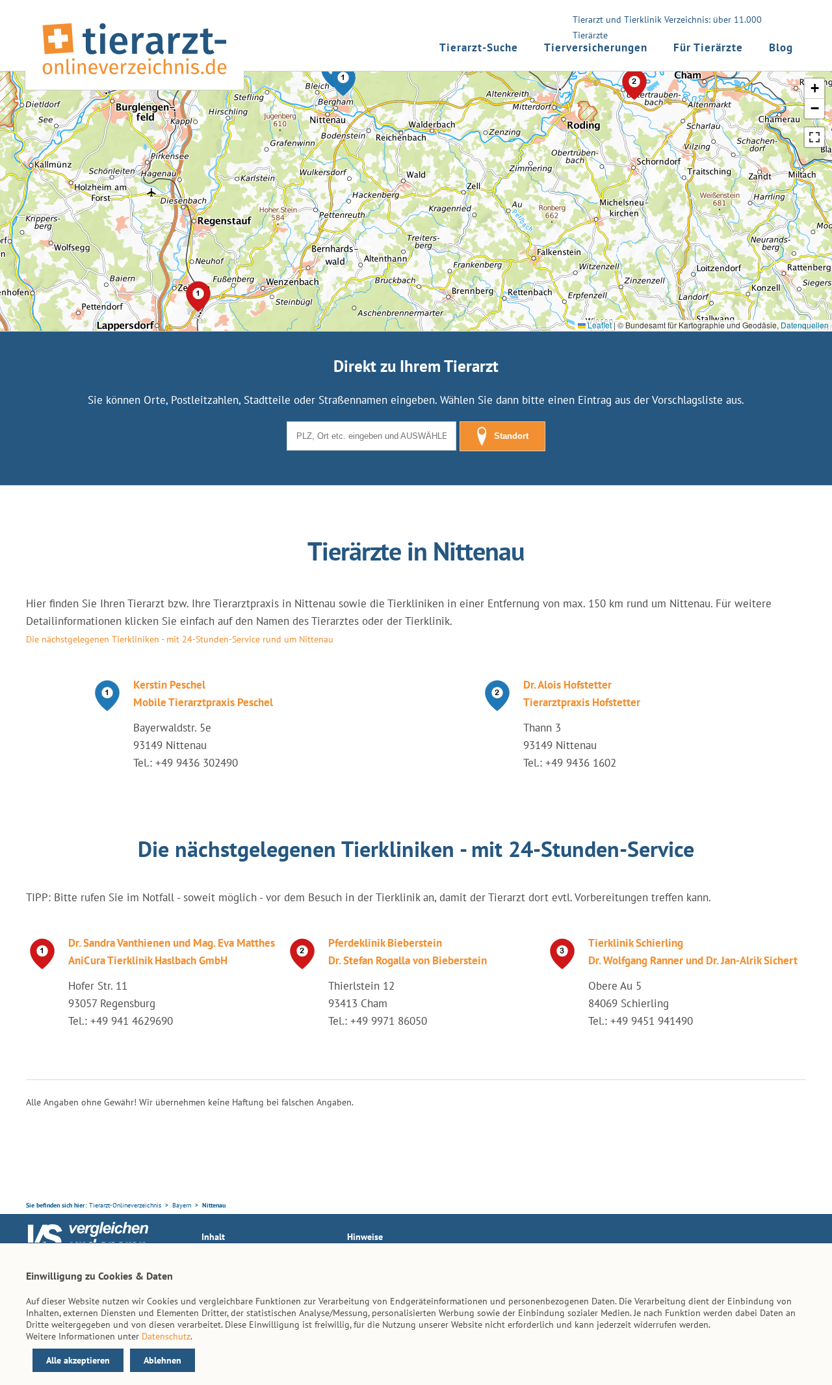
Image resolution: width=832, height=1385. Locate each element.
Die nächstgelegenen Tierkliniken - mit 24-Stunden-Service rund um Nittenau (179, 639)
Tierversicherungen (595, 47)
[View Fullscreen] (814, 137)
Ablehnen (162, 1360)
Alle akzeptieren (78, 1360)
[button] (343, 80)
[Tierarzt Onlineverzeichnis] (134, 77)
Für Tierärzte (708, 47)
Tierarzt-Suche (478, 47)
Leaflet (599, 324)
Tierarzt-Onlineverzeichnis (125, 1205)
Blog (781, 47)
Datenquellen (805, 324)
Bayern (181, 1205)
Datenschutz (166, 1336)
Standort (511, 436)
